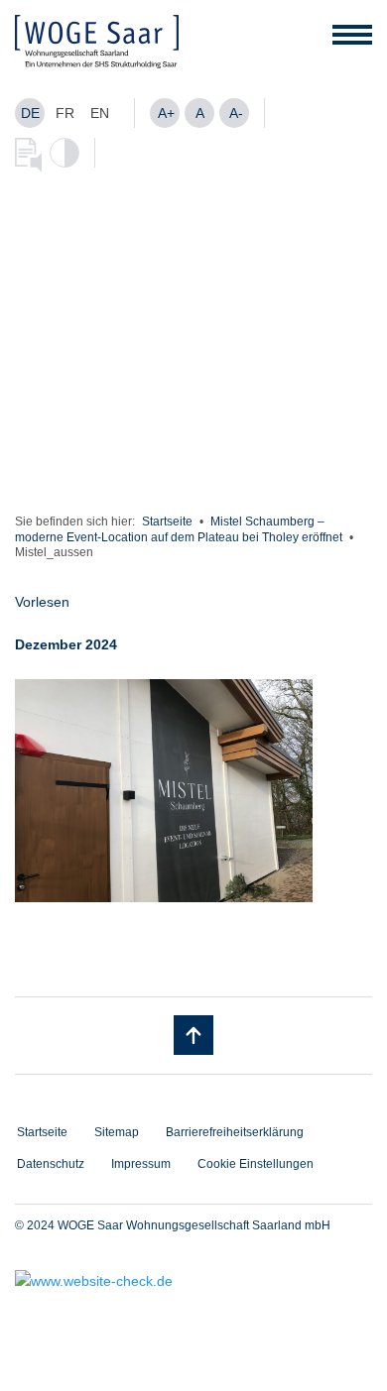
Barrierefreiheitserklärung (235, 1132)
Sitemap (116, 1132)
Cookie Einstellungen (255, 1164)
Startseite (167, 521)
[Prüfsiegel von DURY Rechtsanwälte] (193, 1281)
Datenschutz (50, 1164)
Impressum (141, 1164)
